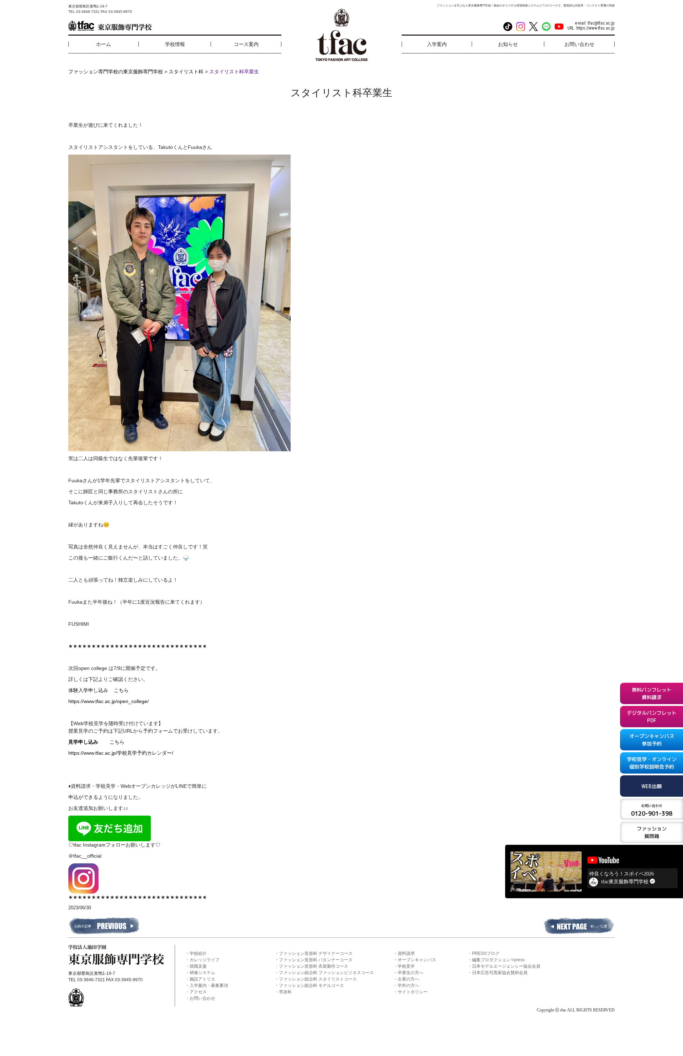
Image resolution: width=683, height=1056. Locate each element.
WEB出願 (651, 786)
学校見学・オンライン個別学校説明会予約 (652, 763)
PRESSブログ (485, 953)
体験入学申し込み (91, 690)
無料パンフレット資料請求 (652, 693)
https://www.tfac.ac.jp (595, 28)
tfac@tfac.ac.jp (601, 23)
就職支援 (198, 966)
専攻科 (285, 991)
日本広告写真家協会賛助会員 (500, 972)
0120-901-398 (651, 810)
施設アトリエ (202, 979)
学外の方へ (408, 985)
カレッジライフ (204, 959)
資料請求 (406, 953)
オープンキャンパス (417, 959)
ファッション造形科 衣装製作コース (313, 966)
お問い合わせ (202, 998)
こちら (121, 690)
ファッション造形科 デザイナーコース (316, 953)
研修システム (202, 972)
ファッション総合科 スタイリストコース (318, 979)
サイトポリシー (413, 991)
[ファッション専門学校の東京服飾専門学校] (110, 26)
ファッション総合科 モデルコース (311, 985)
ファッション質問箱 (652, 832)
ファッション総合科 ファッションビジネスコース (326, 972)
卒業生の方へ (410, 972)
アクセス (198, 991)
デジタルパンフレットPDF (652, 716)
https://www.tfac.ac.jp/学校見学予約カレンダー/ (120, 753)
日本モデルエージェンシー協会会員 (506, 966)
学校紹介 (198, 953)
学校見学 (406, 966)
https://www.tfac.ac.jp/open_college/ (108, 701)
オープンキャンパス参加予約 (651, 740)
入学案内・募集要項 (209, 985)
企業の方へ (408, 979)
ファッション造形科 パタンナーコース (316, 959)
